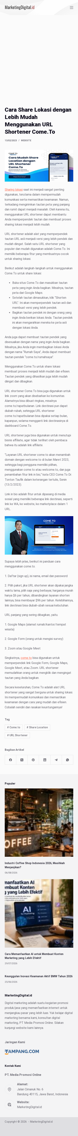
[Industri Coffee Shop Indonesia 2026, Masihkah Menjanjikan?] (39, 822)
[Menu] (71, 7)
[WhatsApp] (67, 760)
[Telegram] (56, 760)
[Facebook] (10, 760)
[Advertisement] (39, 56)
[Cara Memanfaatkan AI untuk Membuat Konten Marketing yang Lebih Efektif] (39, 913)
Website (26, 140)
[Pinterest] (33, 760)
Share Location (37, 727)
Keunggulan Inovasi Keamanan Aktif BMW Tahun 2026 (39, 976)
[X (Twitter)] (22, 760)
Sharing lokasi (14, 189)
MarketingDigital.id (29, 1107)
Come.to (13, 727)
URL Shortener (17, 735)
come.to (26, 658)
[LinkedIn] (44, 760)
